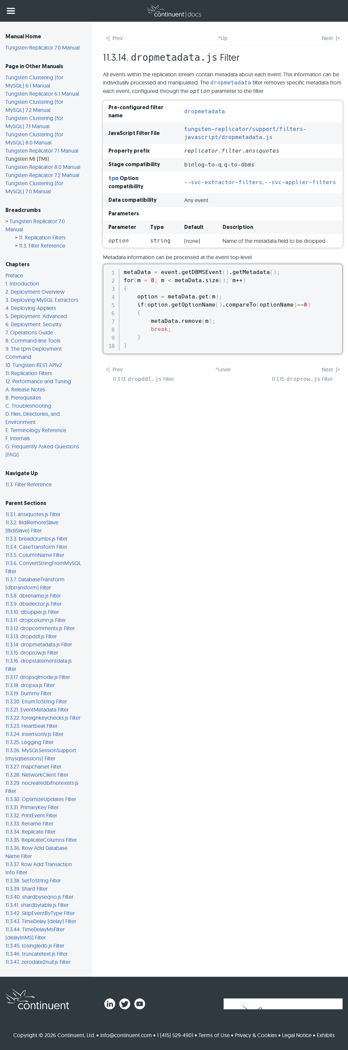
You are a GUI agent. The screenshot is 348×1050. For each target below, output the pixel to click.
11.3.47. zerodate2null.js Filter (37, 961)
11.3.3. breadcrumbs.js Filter (36, 538)
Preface (14, 275)
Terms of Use (214, 1035)
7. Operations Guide (29, 332)
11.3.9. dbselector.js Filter (33, 603)
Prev (117, 38)
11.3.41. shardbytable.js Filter (37, 904)
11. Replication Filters (42, 237)
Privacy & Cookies (256, 1035)
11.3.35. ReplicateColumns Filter (41, 839)
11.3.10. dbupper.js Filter (32, 611)
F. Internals (17, 438)
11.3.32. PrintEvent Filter (31, 815)
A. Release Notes (25, 389)
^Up (223, 38)
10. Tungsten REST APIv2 (33, 365)
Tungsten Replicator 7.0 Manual (42, 47)
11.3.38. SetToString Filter (33, 880)
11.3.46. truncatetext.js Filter (36, 953)
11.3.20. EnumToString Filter (36, 701)
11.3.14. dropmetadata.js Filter (38, 644)
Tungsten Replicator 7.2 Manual (42, 175)
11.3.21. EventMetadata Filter (37, 709)
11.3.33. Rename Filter (29, 823)
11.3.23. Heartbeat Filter (31, 725)
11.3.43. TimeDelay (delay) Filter (40, 921)
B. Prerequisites (23, 397)
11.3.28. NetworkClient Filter (36, 774)
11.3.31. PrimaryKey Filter (32, 807)
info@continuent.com (126, 1035)
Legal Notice (297, 1035)
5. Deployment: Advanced (36, 316)
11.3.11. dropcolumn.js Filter (35, 620)
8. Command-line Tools (32, 340)
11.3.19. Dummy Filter (28, 693)
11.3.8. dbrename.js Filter (33, 595)
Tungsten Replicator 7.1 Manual (41, 150)
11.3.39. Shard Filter (26, 888)
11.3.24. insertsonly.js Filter (34, 734)
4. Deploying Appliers (30, 308)
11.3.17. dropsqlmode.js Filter (37, 677)
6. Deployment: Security (33, 324)
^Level (222, 369)
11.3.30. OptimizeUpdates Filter (40, 799)
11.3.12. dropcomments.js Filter (40, 628)
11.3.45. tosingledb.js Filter (34, 945)
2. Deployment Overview (35, 291)
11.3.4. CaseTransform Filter (36, 546)
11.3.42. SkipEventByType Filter (40, 913)
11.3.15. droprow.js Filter (31, 652)
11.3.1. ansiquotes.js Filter (32, 514)
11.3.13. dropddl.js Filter (31, 636)
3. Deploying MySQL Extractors (41, 299)
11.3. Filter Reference (42, 245)
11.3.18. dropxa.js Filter (30, 685)
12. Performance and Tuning (38, 381)
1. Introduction (22, 283)
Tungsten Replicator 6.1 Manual (42, 93)
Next (327, 38)
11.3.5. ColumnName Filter (34, 554)
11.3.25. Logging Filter (29, 742)
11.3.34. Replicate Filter (30, 831)
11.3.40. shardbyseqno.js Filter (39, 896)
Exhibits (326, 1035)
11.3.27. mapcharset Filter (33, 766)
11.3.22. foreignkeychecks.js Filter (43, 717)
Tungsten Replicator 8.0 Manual (42, 166)
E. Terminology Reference (35, 430)
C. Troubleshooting (28, 405)
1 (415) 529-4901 (175, 1035)
